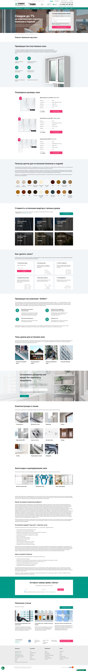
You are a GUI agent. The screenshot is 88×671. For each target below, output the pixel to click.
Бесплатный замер (62, 656)
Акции (71, 8)
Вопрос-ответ (47, 652)
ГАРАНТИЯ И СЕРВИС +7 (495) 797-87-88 (65, 6)
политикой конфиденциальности (56, 24)
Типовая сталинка (61, 236)
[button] (42, 31)
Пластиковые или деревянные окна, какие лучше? (23, 624)
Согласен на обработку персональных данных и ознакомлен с (40, 591)
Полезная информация (48, 657)
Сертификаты (32, 655)
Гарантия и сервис (32, 659)
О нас (30, 651)
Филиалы (16, 658)
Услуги (67, 8)
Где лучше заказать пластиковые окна (63, 623)
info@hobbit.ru (17, 642)
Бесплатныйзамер (49, 4)
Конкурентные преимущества (49, 655)
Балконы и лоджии (35, 8)
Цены (60, 652)
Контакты (46, 659)
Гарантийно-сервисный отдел (64, 657)
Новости (31, 657)
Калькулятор (61, 651)
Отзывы (46, 651)
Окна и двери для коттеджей (58, 8)
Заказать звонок (17, 641)
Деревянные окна (27, 8)
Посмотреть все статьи (66, 607)
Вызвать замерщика (66, 640)
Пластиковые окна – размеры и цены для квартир (44, 624)
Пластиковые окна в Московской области (21, 662)
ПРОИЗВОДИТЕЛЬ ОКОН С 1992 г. (20, 5)
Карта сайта (61, 659)
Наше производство (33, 652)
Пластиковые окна (18, 8)
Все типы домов (66, 213)
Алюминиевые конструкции (46, 8)
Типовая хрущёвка (41, 236)
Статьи (31, 656)
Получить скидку (56, 111)
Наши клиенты (47, 656)
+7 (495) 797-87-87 (66, 4)
